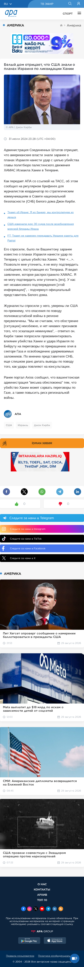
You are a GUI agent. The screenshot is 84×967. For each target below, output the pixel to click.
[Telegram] (48, 909)
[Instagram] (29, 909)
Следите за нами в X (23, 558)
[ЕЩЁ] (78, 13)
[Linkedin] (54, 909)
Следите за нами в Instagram (27, 529)
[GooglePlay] (29, 941)
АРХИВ (42, 894)
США (9, 425)
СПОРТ (68, 13)
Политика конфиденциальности (58, 955)
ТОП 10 (42, 900)
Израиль (23, 425)
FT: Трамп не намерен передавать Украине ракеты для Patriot (43, 238)
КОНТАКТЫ (42, 889)
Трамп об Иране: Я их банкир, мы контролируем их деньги (40, 215)
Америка (74, 25)
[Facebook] (23, 909)
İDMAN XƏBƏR (42, 443)
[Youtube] (42, 909)
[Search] (69, 4)
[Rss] (60, 909)
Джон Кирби (42, 425)
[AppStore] (55, 941)
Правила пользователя (20, 955)
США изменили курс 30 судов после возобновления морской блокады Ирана (40, 226)
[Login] (78, 4)
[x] (35, 909)
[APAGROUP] (42, 931)
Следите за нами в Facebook (28, 548)
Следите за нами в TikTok (26, 538)
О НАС (42, 884)
